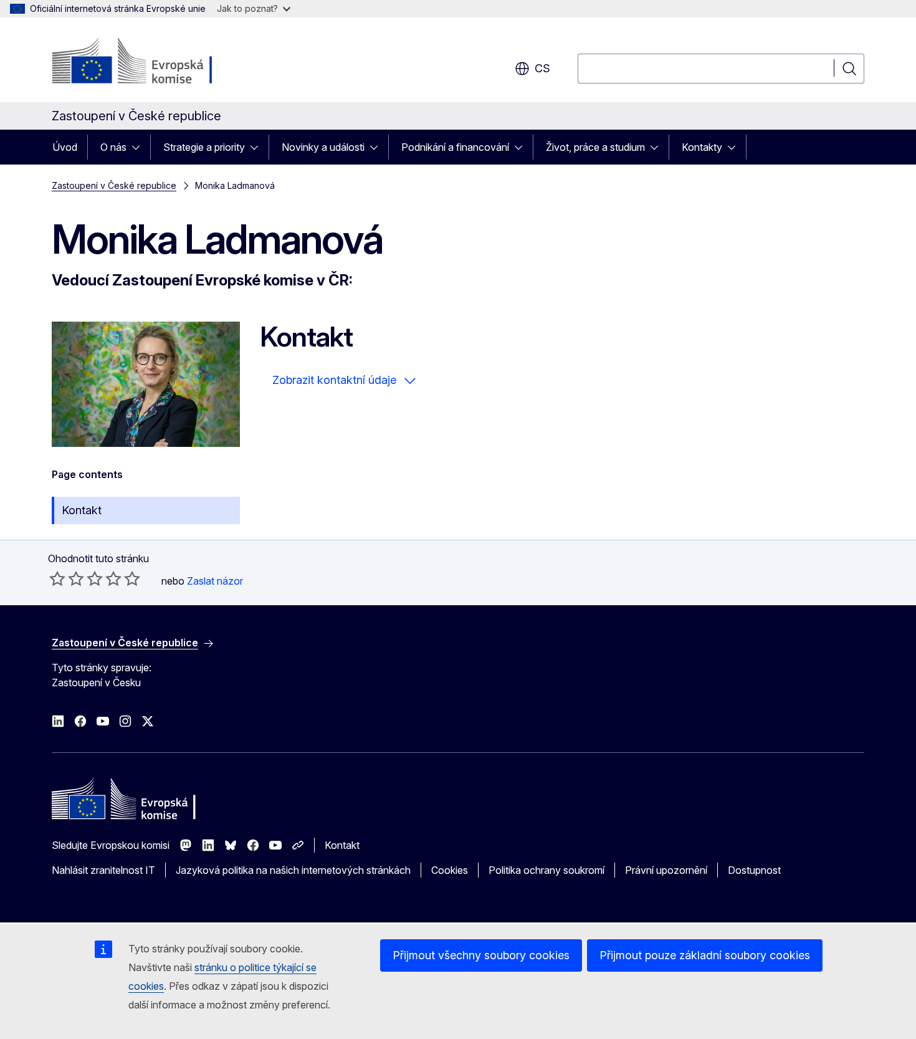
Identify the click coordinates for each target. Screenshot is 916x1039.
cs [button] (542, 68)
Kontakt (82, 510)
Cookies (449, 870)
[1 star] (57, 578)
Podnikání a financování (455, 147)
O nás (113, 147)
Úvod (64, 147)
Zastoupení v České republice (114, 185)
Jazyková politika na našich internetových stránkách (293, 870)
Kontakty (702, 147)
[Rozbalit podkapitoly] (139, 147)
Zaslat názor (215, 581)
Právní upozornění (666, 870)
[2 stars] (66, 578)
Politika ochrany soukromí (546, 870)
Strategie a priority (204, 147)
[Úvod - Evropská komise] (152, 62)
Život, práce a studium (595, 147)
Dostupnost (754, 870)
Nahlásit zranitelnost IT (103, 870)
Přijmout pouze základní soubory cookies (704, 955)
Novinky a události (323, 147)
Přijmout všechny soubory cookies (481, 955)
